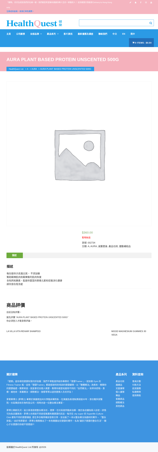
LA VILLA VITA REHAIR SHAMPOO (23, 331)
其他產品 (120, 406)
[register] (130, 2)
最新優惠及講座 (85, 34)
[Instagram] (146, 2)
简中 (133, 34)
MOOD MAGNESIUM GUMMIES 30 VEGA (128, 333)
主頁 (8, 34)
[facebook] (141, 2)
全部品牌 (35, 34)
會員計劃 (136, 381)
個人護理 (120, 392)
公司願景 (20, 34)
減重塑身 (102, 246)
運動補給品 (125, 246)
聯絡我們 (102, 34)
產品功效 (113, 246)
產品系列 (51, 34)
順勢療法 (120, 402)
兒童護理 (120, 388)
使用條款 (136, 395)
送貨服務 (136, 388)
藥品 (118, 395)
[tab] (14, 255)
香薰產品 (120, 399)
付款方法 (136, 385)
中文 (114, 34)
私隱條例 (136, 392)
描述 (14, 255)
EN (123, 34)
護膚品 (119, 385)
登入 (15, 321)
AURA (93, 246)
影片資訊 (68, 34)
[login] (135, 2)
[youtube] (151, 2)
